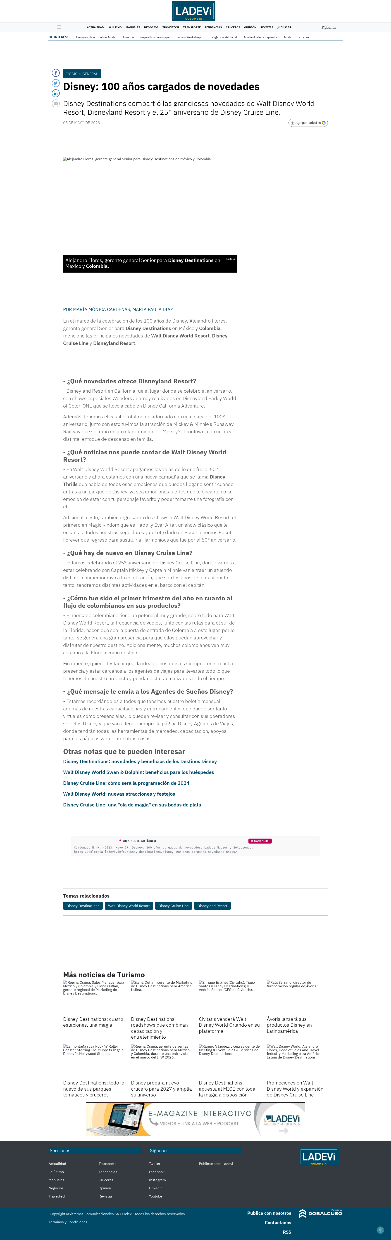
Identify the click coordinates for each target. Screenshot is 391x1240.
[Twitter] (56, 83)
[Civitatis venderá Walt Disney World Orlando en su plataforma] (229, 998)
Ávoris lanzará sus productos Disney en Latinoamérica (289, 1025)
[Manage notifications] (380, 1230)
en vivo (304, 37)
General (90, 73)
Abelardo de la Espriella (260, 37)
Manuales (133, 27)
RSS (287, 1232)
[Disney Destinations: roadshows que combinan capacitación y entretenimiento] (161, 998)
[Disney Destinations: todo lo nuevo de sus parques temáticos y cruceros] (93, 1061)
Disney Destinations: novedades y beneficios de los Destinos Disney (140, 761)
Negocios (151, 27)
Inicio (72, 73)
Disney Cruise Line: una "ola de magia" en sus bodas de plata (132, 804)
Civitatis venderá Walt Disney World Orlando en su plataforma (229, 1025)
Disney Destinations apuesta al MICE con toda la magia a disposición (227, 1088)
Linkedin (155, 1188)
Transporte (192, 27)
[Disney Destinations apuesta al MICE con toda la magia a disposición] (229, 1061)
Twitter (154, 1163)
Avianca (128, 37)
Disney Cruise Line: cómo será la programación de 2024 (126, 783)
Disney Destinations (83, 905)
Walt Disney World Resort (129, 905)
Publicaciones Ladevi (216, 1163)
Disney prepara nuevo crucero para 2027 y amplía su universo (161, 1088)
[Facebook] (56, 73)
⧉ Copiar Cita (260, 841)
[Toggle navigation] (58, 27)
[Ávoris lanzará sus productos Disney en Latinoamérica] (297, 998)
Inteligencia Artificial (222, 37)
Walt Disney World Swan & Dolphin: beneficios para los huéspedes (138, 772)
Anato (288, 37)
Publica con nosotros (269, 1213)
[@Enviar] (56, 103)
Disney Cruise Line (174, 905)
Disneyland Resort (212, 905)
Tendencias (213, 27)
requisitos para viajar (155, 37)
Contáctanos (278, 1222)
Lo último (115, 27)
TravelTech (170, 27)
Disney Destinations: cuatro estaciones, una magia (93, 1022)
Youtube (155, 1196)
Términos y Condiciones (68, 1222)
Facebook (157, 1171)
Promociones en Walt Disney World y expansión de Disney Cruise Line (295, 1088)
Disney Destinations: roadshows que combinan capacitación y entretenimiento (159, 1028)
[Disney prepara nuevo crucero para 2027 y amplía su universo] (161, 1061)
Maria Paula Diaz (152, 309)
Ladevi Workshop (188, 37)
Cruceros (233, 27)
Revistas (266, 27)
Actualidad (95, 27)
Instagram (157, 1180)
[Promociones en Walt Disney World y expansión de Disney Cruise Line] (297, 1061)
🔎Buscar (284, 27)
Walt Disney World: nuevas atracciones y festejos (119, 793)
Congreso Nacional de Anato (96, 37)
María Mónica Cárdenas (101, 309)
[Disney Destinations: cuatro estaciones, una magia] (93, 998)
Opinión (250, 27)
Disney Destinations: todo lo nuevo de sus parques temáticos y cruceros (93, 1088)
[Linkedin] (56, 93)
